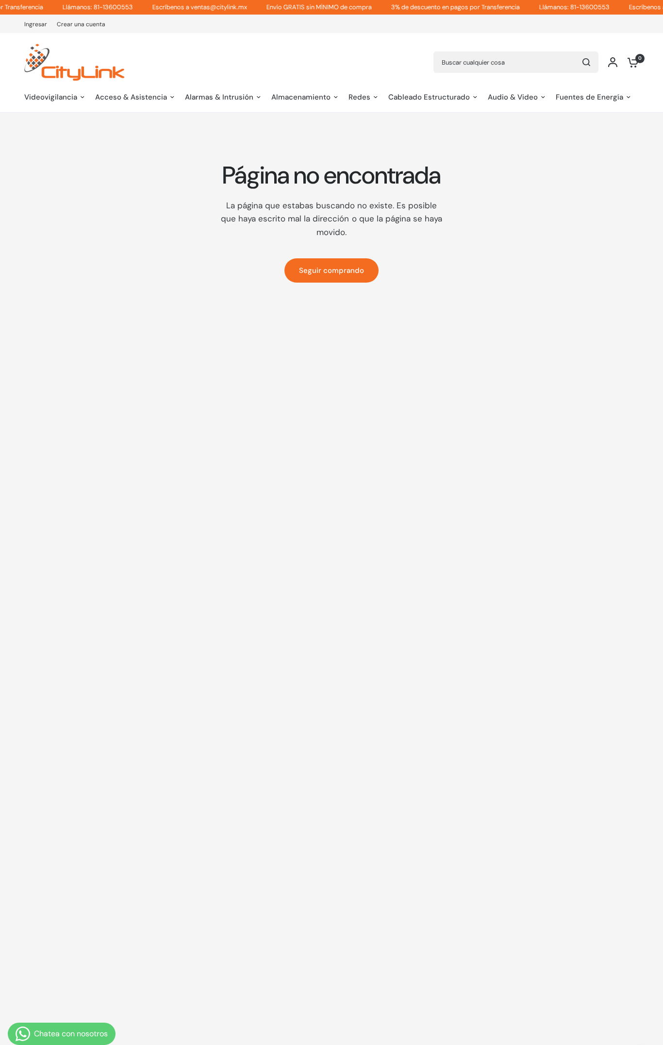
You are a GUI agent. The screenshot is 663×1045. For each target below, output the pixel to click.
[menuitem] (38, 24)
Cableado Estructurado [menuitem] (429, 97)
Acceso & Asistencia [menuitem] (131, 97)
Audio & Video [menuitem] (513, 97)
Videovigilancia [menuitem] (50, 97)
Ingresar (35, 24)
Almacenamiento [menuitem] (301, 97)
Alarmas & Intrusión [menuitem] (219, 97)
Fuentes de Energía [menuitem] (589, 97)
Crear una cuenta (81, 24)
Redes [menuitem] (359, 97)
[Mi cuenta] (612, 62)
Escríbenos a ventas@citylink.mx (187, 7)
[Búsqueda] (586, 62)
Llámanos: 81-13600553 (85, 7)
